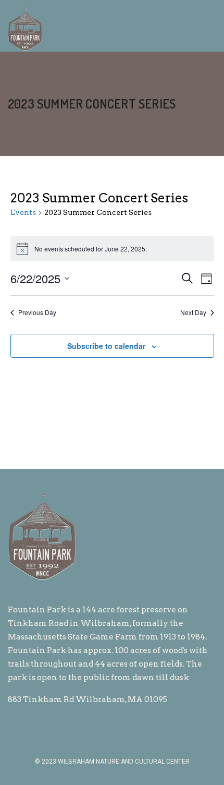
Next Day (193, 312)
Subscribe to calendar (106, 346)
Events (23, 212)
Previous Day (37, 312)
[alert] (112, 248)
